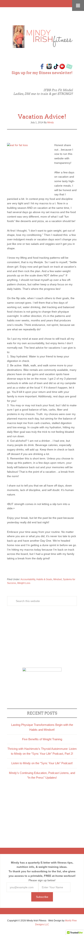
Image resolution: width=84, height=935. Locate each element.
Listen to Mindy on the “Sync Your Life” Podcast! (42, 763)
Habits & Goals (44, 579)
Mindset (57, 579)
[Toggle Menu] (78, 5)
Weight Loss (23, 583)
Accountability (28, 579)
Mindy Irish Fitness (41, 36)
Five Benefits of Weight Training (42, 739)
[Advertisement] (42, 637)
